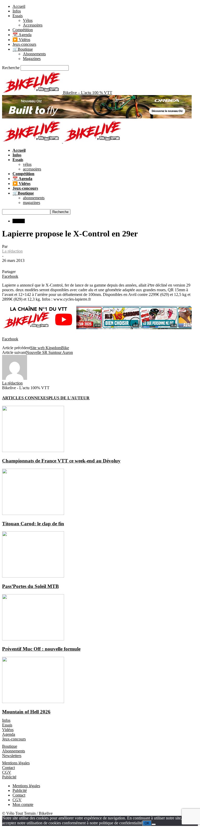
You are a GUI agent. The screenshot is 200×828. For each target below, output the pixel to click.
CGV (6, 772)
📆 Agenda (22, 34)
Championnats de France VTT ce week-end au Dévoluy (61, 460)
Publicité (9, 777)
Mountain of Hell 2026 (26, 711)
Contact (8, 767)
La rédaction (12, 251)
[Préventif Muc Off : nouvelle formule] (33, 639)
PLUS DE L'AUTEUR (69, 398)
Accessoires (32, 25)
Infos (16, 11)
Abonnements (34, 54)
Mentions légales (16, 763)
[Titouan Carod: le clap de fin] (33, 513)
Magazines (32, 58)
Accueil (18, 6)
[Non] (154, 824)
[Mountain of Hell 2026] (33, 701)
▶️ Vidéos (21, 39)
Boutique (9, 746)
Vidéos (8, 729)
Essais (17, 16)
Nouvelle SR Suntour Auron (49, 352)
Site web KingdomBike (49, 348)
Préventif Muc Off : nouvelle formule (41, 649)
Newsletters (11, 755)
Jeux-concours (24, 44)
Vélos (28, 20)
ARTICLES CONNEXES (25, 398)
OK (147, 823)
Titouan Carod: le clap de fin (33, 523)
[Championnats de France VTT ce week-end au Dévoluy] (33, 450)
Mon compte (22, 804)
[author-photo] (14, 378)
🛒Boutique (22, 49)
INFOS (18, 221)
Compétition (22, 30)
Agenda (8, 734)
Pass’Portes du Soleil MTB (30, 586)
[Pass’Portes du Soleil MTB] (33, 576)
